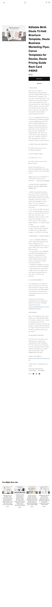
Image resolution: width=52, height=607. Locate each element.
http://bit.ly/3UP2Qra (43, 180)
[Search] (46, 2)
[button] (3, 34)
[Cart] (50, 2)
